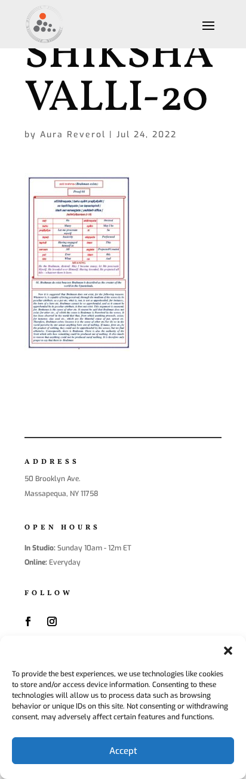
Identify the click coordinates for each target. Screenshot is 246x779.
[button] (228, 651)
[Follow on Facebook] (28, 621)
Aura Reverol (73, 134)
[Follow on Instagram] (51, 621)
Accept (123, 751)
